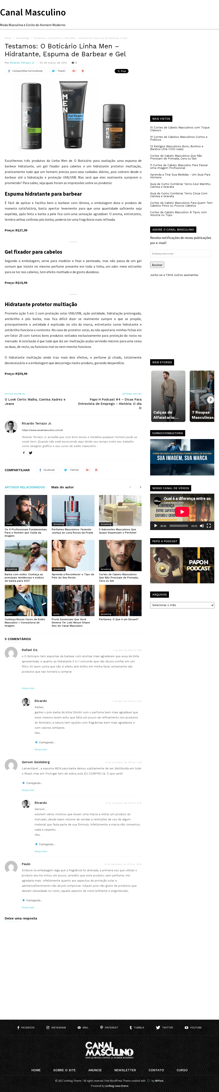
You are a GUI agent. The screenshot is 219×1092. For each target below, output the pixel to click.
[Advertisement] (182, 79)
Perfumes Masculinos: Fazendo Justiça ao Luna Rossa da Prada (72, 531)
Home (36, 1070)
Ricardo (41, 701)
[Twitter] (31, 453)
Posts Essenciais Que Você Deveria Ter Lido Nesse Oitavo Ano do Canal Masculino (71, 622)
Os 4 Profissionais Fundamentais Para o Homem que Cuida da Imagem (26, 532)
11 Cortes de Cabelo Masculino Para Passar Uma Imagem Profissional (179, 167)
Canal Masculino (33, 12)
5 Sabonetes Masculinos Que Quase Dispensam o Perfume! (117, 531)
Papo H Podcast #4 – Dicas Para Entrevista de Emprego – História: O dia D (110, 404)
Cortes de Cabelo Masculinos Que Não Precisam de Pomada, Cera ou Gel (118, 577)
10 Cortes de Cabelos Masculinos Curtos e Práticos (178, 138)
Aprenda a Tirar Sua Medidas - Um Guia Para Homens (180, 176)
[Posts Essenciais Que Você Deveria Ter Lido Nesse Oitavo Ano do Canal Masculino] (73, 600)
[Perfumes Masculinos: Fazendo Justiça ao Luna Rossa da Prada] (73, 510)
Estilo (9, 524)
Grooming (58, 524)
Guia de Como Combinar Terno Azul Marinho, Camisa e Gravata (180, 185)
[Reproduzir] (156, 526)
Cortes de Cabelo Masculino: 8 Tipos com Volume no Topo (178, 214)
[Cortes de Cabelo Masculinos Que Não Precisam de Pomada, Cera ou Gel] (120, 555)
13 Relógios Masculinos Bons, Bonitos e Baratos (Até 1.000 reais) (176, 148)
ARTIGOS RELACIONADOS (25, 487)
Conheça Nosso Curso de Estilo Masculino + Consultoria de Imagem (25, 622)
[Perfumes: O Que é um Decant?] (120, 600)
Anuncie (95, 1070)
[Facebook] (24, 453)
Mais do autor (62, 487)
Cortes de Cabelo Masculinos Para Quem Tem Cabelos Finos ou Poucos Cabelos (181, 204)
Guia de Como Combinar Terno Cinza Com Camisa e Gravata (178, 195)
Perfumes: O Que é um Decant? (119, 619)
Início (8, 38)
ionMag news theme (116, 1086)
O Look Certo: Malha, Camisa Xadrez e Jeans (35, 402)
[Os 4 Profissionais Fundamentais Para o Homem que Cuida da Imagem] (26, 510)
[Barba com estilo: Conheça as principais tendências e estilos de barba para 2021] (26, 555)
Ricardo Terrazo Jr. (22, 62)
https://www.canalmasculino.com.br (42, 430)
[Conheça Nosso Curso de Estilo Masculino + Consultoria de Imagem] (26, 600)
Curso (182, 1070)
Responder (28, 688)
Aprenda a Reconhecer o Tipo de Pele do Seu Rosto (73, 576)
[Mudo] (202, 526)
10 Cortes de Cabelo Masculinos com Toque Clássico (180, 129)
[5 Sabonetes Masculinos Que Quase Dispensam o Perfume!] (120, 510)
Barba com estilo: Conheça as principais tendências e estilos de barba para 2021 (24, 577)
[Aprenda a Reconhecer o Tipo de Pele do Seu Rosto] (73, 555)
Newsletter (125, 1070)
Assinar (157, 265)
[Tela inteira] (209, 526)
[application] (182, 512)
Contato (156, 1070)
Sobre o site (64, 1070)
